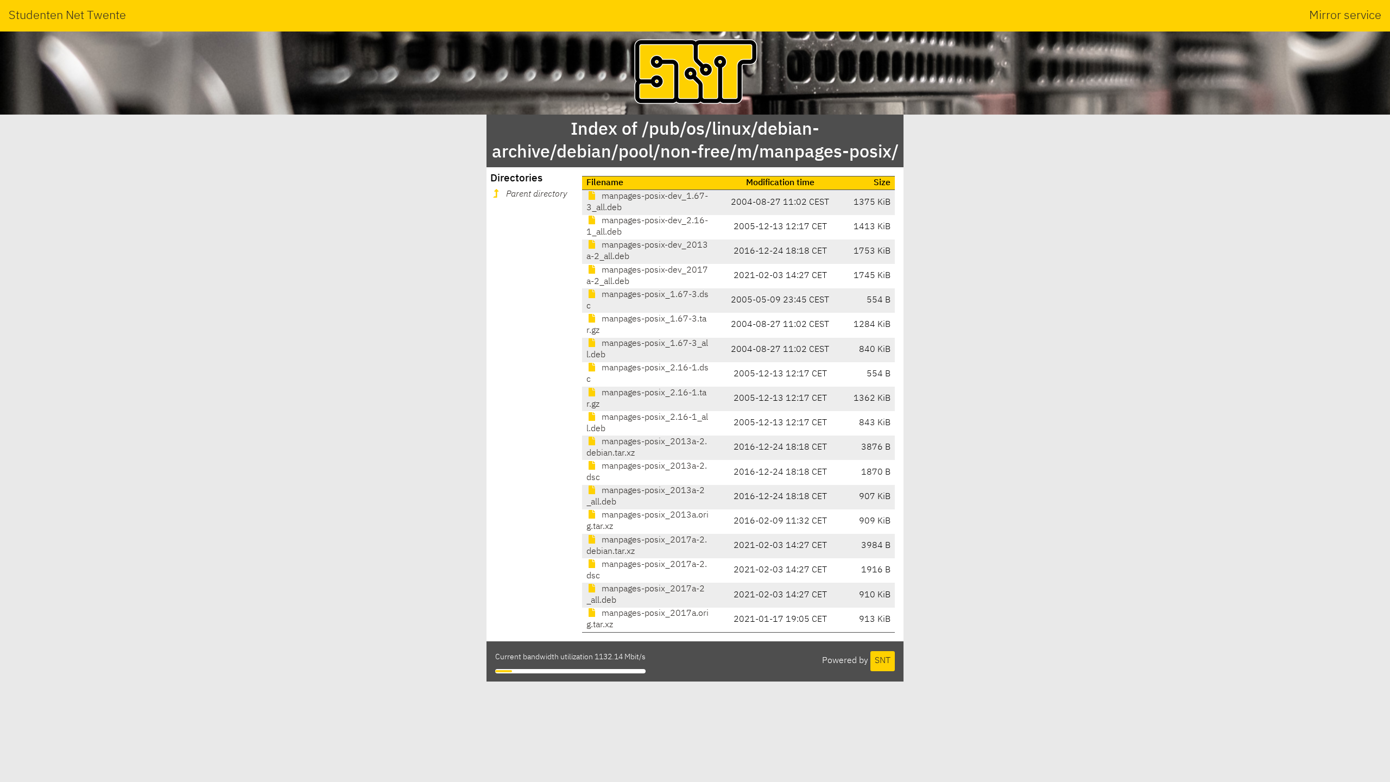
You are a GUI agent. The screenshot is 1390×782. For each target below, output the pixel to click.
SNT (882, 661)
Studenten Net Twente (67, 16)
